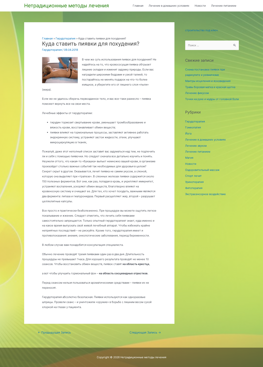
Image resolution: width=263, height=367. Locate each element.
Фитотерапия (193, 188)
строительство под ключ (201, 30)
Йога (188, 133)
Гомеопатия (193, 127)
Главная (138, 5)
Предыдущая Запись (54, 332)
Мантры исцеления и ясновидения (207, 81)
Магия (189, 157)
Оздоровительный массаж (202, 170)
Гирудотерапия (52, 49)
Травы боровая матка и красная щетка (210, 87)
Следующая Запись (145, 332)
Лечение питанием (223, 5)
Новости (200, 5)
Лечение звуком (196, 145)
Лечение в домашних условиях (169, 5)
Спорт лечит (193, 175)
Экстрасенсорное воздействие (205, 194)
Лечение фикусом (197, 93)
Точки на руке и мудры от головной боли (212, 99)
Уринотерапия (194, 182)
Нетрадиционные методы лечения (66, 6)
